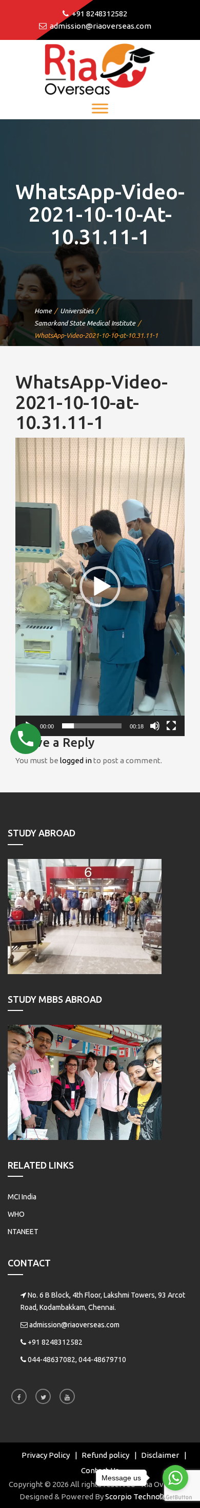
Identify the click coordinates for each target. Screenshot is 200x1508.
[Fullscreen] (171, 726)
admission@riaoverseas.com (74, 1325)
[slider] (92, 725)
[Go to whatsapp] (175, 1478)
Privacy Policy (46, 1455)
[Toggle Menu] (100, 108)
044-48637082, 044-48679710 (77, 1359)
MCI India (22, 1197)
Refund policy (105, 1455)
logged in (76, 760)
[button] (100, 586)
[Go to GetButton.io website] (175, 1497)
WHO (16, 1214)
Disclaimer (160, 1455)
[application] (100, 587)
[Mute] (155, 726)
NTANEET (23, 1231)
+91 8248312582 (55, 1342)
